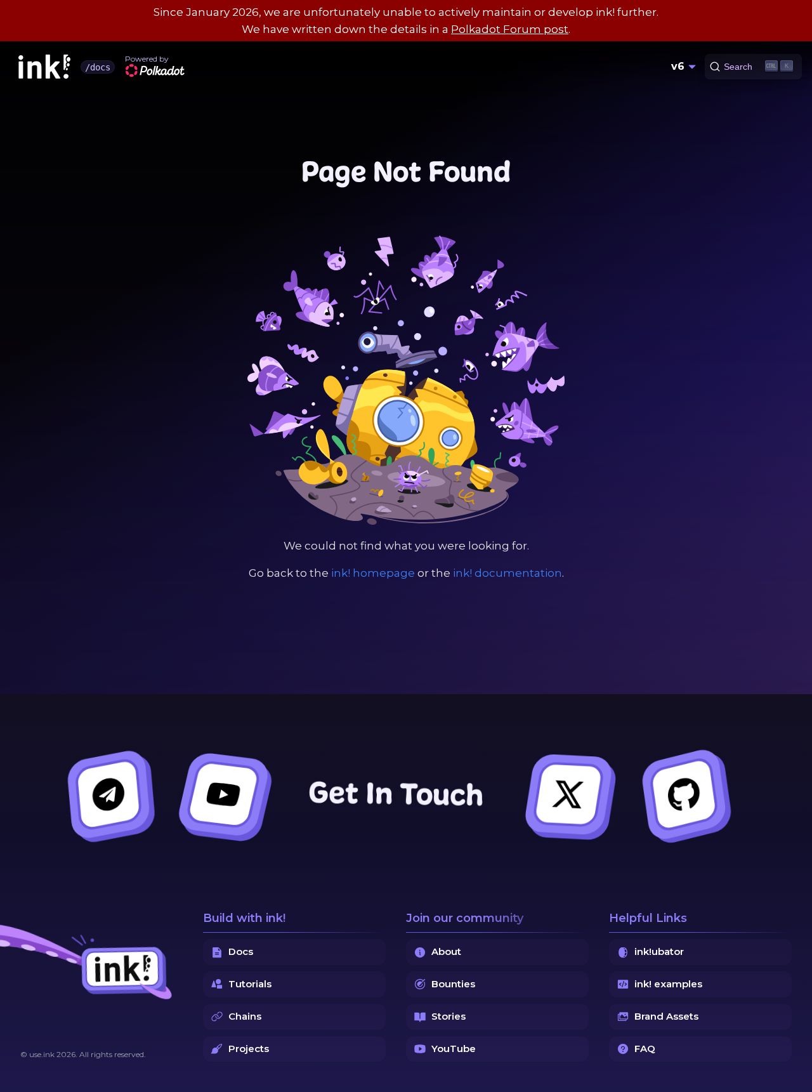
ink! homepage (373, 573)
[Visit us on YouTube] (223, 794)
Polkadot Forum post (509, 29)
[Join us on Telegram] (108, 794)
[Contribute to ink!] (683, 794)
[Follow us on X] (568, 794)
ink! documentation (507, 573)
